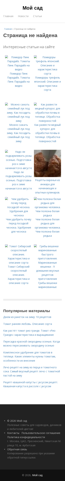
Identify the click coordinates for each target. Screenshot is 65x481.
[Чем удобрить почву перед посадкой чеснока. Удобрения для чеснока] (18, 215)
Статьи (37, 16)
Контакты (13, 433)
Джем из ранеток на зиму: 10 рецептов (27, 317)
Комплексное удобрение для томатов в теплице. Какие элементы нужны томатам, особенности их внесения (29, 356)
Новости (23, 16)
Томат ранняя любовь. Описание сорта (27, 324)
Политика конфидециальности (26, 437)
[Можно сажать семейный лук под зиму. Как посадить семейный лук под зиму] (18, 121)
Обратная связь (17, 449)
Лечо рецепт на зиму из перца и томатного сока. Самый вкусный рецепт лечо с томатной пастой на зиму (31, 371)
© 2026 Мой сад (17, 420)
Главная (8, 16)
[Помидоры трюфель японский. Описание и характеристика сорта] (47, 73)
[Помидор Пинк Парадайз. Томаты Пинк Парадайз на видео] (18, 69)
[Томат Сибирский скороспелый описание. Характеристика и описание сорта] (18, 262)
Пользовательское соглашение (40, 433)
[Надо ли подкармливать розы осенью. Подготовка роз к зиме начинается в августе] (18, 168)
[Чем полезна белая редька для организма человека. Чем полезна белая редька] (47, 215)
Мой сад (33, 7)
